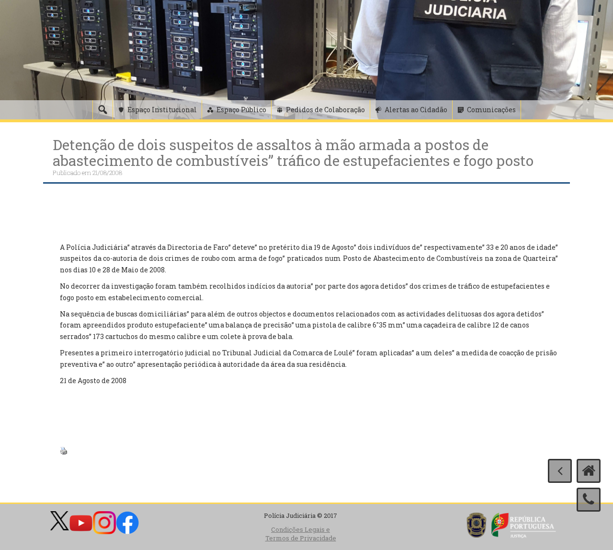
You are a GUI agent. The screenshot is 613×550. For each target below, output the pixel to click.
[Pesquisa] (102, 109)
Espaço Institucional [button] (162, 109)
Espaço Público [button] (241, 109)
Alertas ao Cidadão (416, 109)
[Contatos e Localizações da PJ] (589, 500)
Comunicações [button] (491, 109)
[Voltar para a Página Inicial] (589, 471)
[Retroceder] (560, 471)
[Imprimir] (64, 449)
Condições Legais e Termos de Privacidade (300, 534)
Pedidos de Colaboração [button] (325, 109)
